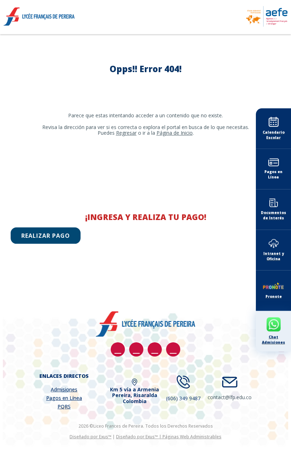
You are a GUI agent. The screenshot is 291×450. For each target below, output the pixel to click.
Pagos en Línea (64, 398)
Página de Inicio (175, 132)
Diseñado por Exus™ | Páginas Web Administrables (168, 437)
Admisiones (64, 389)
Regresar (126, 132)
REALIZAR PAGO (45, 236)
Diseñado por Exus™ (90, 437)
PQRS (64, 406)
